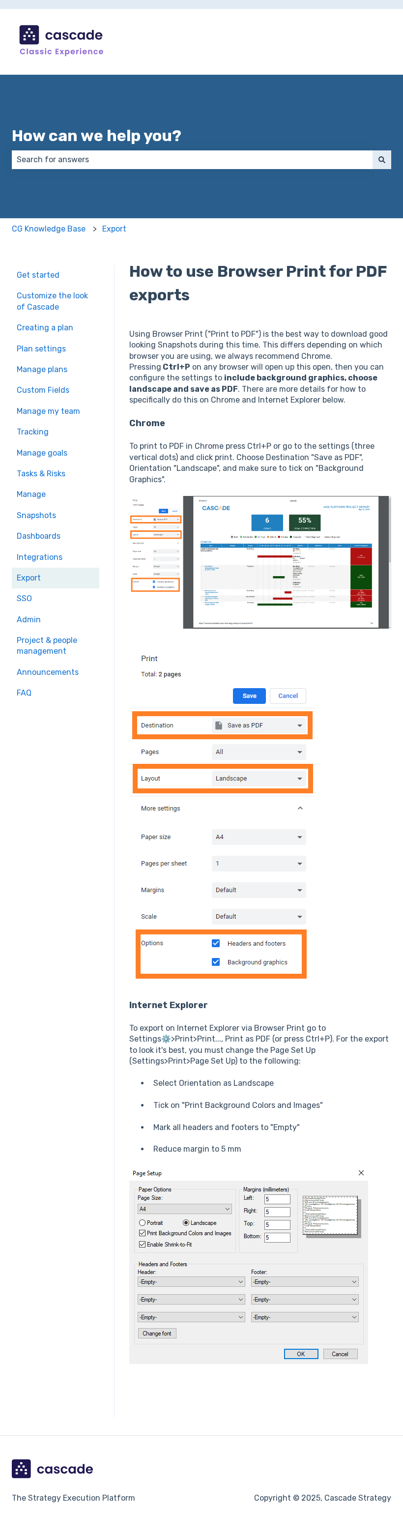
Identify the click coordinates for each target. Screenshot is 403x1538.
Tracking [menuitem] (33, 431)
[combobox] (192, 159)
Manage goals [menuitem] (42, 453)
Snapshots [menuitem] (36, 515)
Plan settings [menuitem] (41, 348)
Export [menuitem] (29, 577)
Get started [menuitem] (38, 275)
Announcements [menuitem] (48, 672)
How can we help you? (96, 135)
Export (114, 228)
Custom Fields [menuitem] (43, 390)
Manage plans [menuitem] (42, 369)
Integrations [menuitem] (39, 557)
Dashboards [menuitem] (38, 536)
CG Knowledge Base (49, 228)
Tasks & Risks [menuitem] (41, 473)
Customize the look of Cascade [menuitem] (52, 301)
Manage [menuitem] (31, 494)
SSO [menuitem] (24, 598)
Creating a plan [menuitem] (45, 327)
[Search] (382, 159)
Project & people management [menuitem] (47, 646)
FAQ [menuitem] (24, 692)
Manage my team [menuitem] (48, 411)
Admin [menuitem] (29, 619)
